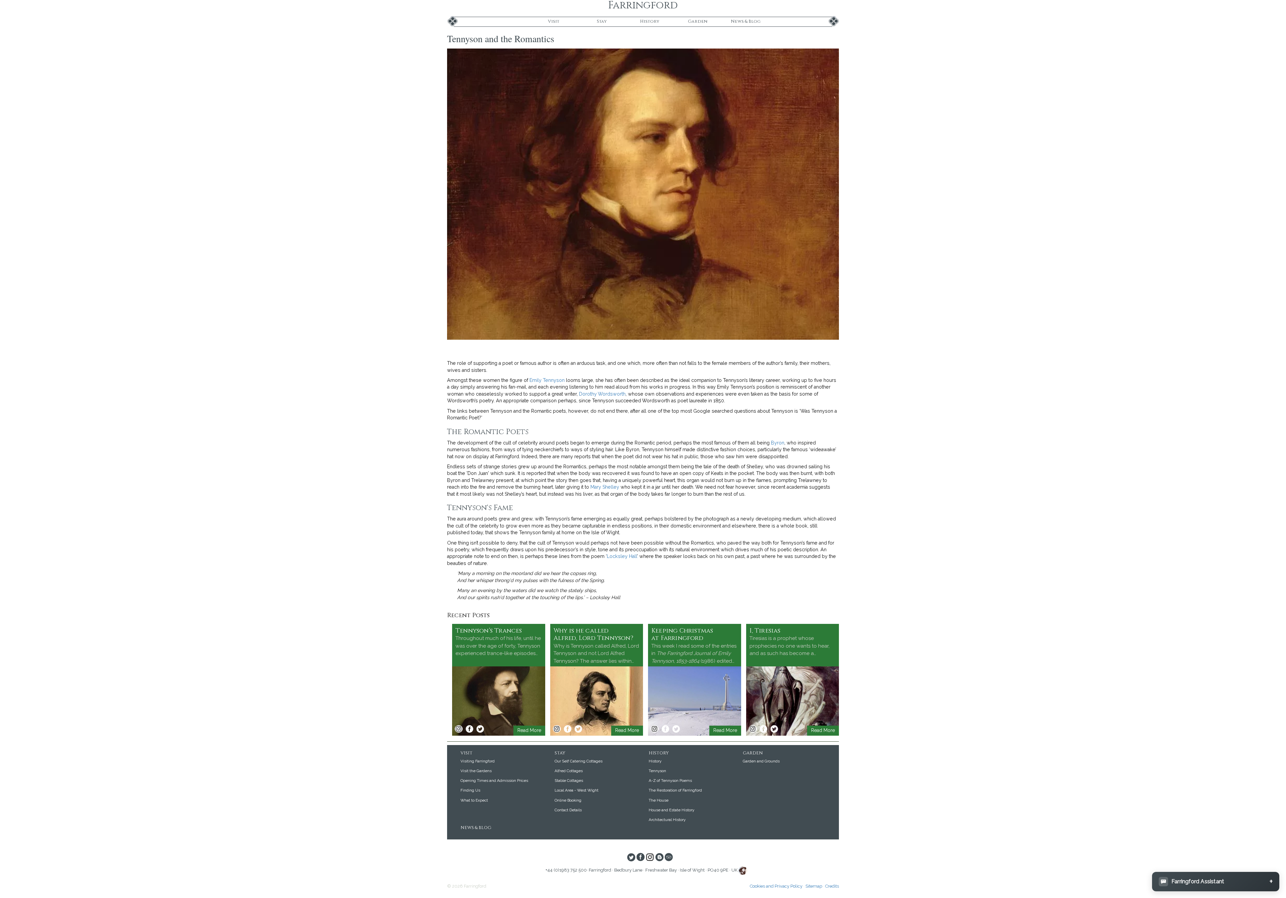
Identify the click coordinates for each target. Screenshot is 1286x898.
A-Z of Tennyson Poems (670, 780)
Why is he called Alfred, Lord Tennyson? (593, 635)
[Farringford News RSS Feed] (659, 858)
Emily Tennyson (547, 380)
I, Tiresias (765, 631)
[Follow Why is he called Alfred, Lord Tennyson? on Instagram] (557, 729)
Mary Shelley (604, 487)
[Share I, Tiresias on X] (774, 729)
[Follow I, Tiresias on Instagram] (753, 729)
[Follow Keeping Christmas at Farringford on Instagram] (655, 729)
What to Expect (474, 800)
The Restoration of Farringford (675, 790)
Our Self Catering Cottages (578, 761)
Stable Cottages (569, 780)
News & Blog (746, 21)
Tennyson (657, 770)
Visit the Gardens (476, 770)
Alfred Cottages (569, 770)
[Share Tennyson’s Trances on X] (480, 729)
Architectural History (667, 819)
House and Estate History (671, 810)
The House (658, 800)
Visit (553, 21)
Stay (602, 21)
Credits (832, 886)
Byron (777, 442)
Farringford (643, 5)
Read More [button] (529, 730)
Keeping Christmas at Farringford (682, 635)
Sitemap (813, 886)
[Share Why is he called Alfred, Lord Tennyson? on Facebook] (568, 729)
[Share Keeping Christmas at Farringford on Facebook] (665, 729)
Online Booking (568, 800)
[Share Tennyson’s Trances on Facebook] (470, 729)
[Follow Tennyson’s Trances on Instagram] (459, 729)
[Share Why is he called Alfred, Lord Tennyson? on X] (578, 729)
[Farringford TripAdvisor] (668, 858)
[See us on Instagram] (650, 858)
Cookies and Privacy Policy (776, 886)
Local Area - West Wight (576, 790)
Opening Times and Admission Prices (494, 780)
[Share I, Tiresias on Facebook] (764, 729)
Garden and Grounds (761, 761)
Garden (697, 21)
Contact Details (568, 810)
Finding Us (470, 790)
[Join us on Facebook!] (640, 858)
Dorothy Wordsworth (602, 394)
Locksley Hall (622, 556)
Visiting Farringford (477, 761)
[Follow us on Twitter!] (631, 858)
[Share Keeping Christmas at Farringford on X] (676, 729)
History (649, 21)
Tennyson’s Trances (488, 631)
